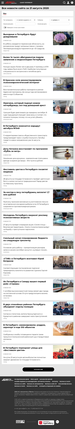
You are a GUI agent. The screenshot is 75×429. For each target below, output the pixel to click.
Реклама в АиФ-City (51, 384)
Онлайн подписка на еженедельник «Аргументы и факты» (32, 381)
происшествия (7, 119)
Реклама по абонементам (35, 384)
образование (7, 73)
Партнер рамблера (31, 421)
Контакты (55, 381)
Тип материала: (8, 20)
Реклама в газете (65, 381)
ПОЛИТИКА (6, 252)
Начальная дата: (8, 24)
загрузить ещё (38, 369)
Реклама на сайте (19, 384)
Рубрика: (40, 20)
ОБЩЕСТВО (6, 50)
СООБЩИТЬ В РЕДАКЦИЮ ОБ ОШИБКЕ (50, 386)
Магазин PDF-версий (46, 379)
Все (4, 13)
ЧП (4, 341)
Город (5, 96)
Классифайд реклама (65, 384)
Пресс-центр (34, 379)
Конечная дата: (42, 24)
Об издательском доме (21, 379)
